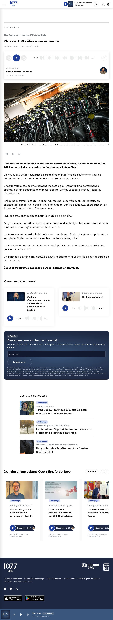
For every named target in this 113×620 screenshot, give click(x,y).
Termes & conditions (13, 579)
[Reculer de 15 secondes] (9, 58)
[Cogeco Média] (90, 568)
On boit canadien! (92, 297)
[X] (16, 589)
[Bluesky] (11, 589)
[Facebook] (7, 154)
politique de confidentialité (42, 375)
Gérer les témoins (54, 579)
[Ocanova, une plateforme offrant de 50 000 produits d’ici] (61, 490)
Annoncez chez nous (23, 582)
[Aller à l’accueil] (13, 5)
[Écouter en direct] (65, 4)
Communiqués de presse (88, 579)
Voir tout (91, 471)
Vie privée (28, 579)
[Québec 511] (106, 570)
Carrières (8, 582)
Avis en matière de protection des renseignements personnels (67, 371)
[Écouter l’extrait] (16, 57)
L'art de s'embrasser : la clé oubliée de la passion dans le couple (38, 303)
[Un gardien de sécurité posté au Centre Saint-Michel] (27, 447)
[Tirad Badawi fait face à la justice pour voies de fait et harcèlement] (27, 408)
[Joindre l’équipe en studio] (96, 4)
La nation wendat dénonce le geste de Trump (100, 512)
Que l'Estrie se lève (19, 71)
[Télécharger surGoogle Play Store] (34, 598)
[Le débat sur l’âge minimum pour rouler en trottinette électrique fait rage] (27, 427)
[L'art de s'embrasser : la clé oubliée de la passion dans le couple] (16, 296)
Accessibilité (70, 579)
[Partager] (104, 58)
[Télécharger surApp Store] (13, 598)
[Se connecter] (109, 4)
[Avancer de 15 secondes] (24, 58)
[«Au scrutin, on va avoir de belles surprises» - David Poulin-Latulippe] (22, 490)
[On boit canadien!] (71, 296)
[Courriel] (19, 154)
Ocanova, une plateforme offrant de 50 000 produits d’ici (60, 513)
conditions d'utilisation (71, 375)
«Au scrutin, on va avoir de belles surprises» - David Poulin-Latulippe (20, 513)
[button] (14, 615)
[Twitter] (13, 154)
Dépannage (39, 579)
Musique (78, 5)
